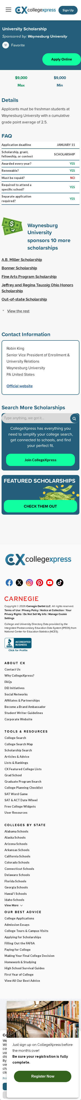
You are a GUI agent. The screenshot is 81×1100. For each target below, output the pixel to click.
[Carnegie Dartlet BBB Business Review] (18, 651)
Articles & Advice (16, 756)
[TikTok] (60, 585)
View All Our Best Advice (22, 980)
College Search (15, 738)
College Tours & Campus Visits (26, 931)
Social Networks (16, 694)
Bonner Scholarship (19, 268)
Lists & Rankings (16, 763)
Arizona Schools (15, 844)
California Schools (17, 856)
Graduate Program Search (22, 781)
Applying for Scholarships (22, 937)
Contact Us (12, 669)
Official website (20, 386)
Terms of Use (12, 610)
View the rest (18, 311)
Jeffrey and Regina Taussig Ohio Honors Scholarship (37, 288)
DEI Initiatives (14, 688)
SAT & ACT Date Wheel (21, 800)
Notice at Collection (52, 610)
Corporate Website (18, 719)
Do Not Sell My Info (35, 614)
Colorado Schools (16, 862)
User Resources (15, 812)
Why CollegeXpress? (19, 675)
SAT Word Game (16, 794)
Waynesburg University (47, 36)
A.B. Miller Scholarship (22, 259)
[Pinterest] (39, 585)
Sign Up (68, 10)
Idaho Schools (14, 900)
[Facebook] (9, 585)
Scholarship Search (18, 750)
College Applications (19, 918)
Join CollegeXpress (40, 460)
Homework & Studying (20, 962)
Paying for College (17, 949)
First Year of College (19, 974)
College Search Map (18, 744)
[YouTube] (49, 585)
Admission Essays (16, 924)
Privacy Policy (30, 610)
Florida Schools (15, 881)
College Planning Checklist (23, 787)
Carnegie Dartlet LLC (38, 606)
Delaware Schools (17, 875)
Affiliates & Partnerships (22, 700)
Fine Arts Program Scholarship (29, 276)
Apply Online (61, 59)
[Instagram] (29, 585)
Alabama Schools (16, 831)
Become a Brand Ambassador (25, 707)
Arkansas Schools (16, 850)
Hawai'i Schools (15, 893)
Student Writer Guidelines (23, 713)
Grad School (13, 775)
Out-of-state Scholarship (24, 299)
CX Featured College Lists (23, 769)
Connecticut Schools (19, 869)
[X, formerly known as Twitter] (19, 585)
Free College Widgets (20, 806)
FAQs (8, 682)
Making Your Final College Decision (29, 956)
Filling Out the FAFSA (19, 943)
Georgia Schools (16, 887)
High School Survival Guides (24, 968)
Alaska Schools (15, 837)
